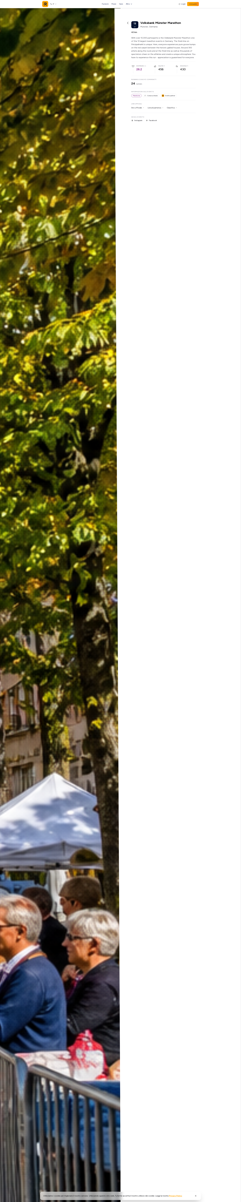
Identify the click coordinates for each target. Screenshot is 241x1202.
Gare (121, 4)
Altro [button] (128, 4)
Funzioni (105, 4)
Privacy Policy (175, 1196)
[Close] (196, 1196)
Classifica (171, 108)
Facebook (153, 120)
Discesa (183, 66)
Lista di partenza (154, 108)
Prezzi (114, 4)
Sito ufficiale (136, 108)
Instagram (138, 120)
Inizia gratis (193, 4)
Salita (160, 66)
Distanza (140, 66)
